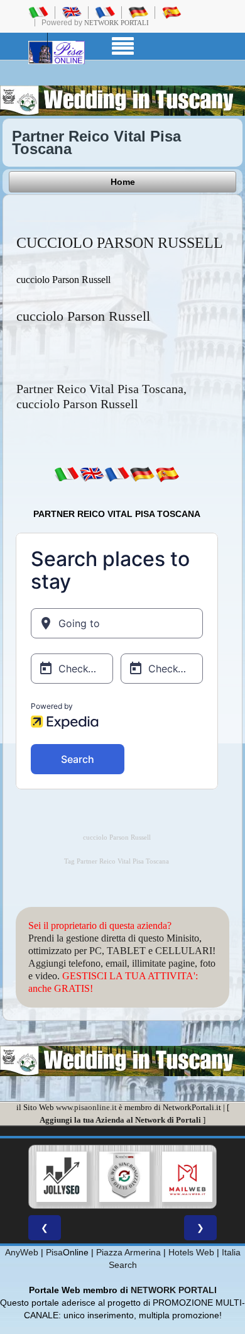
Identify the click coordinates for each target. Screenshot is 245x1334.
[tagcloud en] (91, 474)
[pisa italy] (72, 12)
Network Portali (116, 22)
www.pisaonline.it (86, 1107)
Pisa (54, 1252)
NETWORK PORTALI (174, 1290)
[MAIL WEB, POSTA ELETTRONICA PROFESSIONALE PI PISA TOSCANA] (187, 1177)
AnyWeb (21, 1252)
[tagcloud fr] (116, 474)
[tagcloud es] (167, 474)
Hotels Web (191, 1252)
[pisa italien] (138, 12)
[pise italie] (105, 12)
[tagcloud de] (142, 474)
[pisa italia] (38, 12)
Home (123, 182)
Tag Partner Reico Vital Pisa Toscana (116, 861)
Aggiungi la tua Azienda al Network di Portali (120, 1120)
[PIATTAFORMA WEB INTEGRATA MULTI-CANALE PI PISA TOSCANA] (124, 1177)
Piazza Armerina (128, 1252)
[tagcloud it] (66, 474)
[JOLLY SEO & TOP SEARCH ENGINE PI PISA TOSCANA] (61, 1177)
